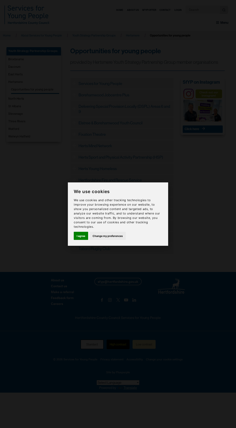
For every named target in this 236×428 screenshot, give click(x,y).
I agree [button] (81, 235)
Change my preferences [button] (108, 235)
